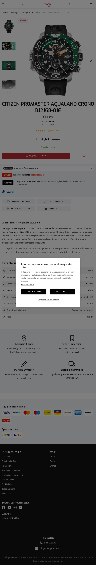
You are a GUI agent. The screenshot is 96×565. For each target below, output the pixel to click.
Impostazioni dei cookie (48, 299)
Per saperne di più (27, 284)
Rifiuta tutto (62, 292)
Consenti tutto (34, 292)
